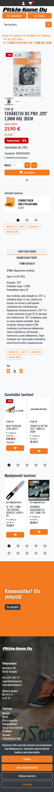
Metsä (5, 717)
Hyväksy (27, 759)
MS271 (22, 226)
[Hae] (48, 24)
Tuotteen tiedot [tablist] (27, 251)
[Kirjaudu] (24, 3)
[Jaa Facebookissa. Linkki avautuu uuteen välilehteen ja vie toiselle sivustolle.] (10, 371)
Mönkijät (6, 713)
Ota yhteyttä (12, 607)
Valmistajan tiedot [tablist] (27, 257)
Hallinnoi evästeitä (27, 776)
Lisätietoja (27, 784)
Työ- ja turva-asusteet (12, 727)
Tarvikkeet (7, 731)
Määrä (7, 165)
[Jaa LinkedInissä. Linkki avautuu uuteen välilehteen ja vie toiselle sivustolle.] (22, 371)
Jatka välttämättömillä (27, 767)
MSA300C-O (34, 226)
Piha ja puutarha (9, 720)
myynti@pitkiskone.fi (12, 681)
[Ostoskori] (30, 3)
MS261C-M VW (12, 231)
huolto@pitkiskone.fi (11, 685)
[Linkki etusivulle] (24, 10)
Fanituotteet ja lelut (11, 738)
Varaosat (6, 735)
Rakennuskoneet (9, 724)
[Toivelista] (27, 180)
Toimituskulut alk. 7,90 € (16, 147)
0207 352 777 (13, 677)
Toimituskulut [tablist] (27, 263)
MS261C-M (10, 226)
